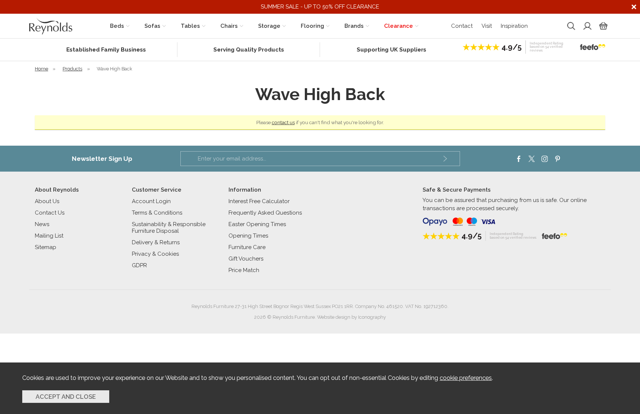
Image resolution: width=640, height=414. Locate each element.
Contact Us (49, 212)
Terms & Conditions (157, 212)
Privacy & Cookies (155, 254)
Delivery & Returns (156, 242)
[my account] (586, 26)
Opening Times (248, 235)
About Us (47, 201)
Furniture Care (247, 247)
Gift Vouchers (246, 258)
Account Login (151, 201)
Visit (486, 26)
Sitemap (45, 247)
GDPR (139, 265)
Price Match (244, 270)
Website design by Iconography (351, 317)
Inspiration (514, 26)
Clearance (398, 26)
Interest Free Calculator (259, 201)
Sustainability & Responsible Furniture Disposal (169, 227)
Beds (117, 26)
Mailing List (49, 235)
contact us (283, 122)
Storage (269, 26)
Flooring (312, 26)
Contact (462, 26)
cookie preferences (466, 377)
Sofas (152, 26)
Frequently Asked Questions (265, 212)
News (42, 224)
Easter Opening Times (257, 224)
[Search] (570, 26)
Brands (354, 26)
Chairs (229, 26)
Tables (190, 26)
